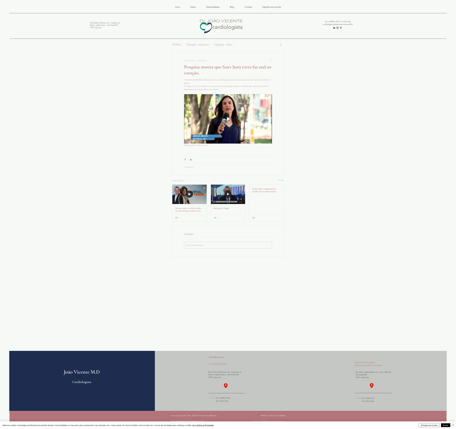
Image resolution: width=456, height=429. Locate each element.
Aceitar (445, 425)
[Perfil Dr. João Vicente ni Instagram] (337, 27)
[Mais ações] (270, 60)
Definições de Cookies (429, 425)
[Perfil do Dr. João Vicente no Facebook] (341, 27)
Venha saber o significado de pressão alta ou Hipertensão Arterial (264, 190)
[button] (281, 44)
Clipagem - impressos (197, 44)
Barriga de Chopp (221, 208)
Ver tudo (281, 180)
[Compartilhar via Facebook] (185, 159)
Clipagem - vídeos (223, 44)
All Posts (177, 44)
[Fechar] (453, 425)
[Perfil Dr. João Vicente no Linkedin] (334, 27)
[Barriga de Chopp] (228, 194)
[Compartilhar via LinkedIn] (191, 159)
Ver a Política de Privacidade (203, 425)
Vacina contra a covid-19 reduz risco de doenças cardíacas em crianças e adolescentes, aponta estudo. (188, 209)
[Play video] (228, 119)
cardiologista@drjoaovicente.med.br (338, 24)
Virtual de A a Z (196, 421)
